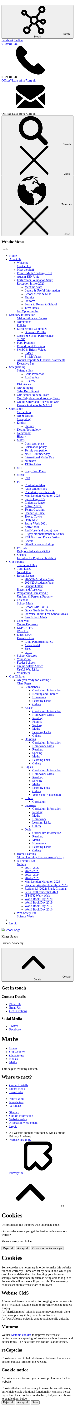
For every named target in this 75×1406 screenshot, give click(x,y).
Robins (29, 798)
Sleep (28, 648)
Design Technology (29, 429)
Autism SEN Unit (28, 276)
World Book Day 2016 (38, 909)
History (21, 436)
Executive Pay (25, 363)
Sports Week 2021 (36, 523)
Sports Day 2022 (35, 499)
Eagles (29, 766)
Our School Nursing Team (33, 394)
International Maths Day (39, 457)
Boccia (29, 540)
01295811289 (10, 43)
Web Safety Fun (27, 913)
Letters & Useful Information (42, 290)
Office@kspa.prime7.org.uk (19, 80)
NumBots (30, 460)
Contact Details (18, 1085)
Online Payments (27, 624)
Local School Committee (32, 328)
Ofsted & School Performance (35, 335)
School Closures (27, 655)
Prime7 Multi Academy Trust (34, 273)
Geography (24, 433)
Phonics (29, 297)
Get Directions (18, 1011)
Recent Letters (25, 575)
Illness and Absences (29, 589)
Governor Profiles (35, 332)
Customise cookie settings (47, 1248)
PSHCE (22, 547)
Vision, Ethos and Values (32, 318)
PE (19, 481)
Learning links (41, 760)
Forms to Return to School (41, 304)
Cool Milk (23, 620)
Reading (37, 718)
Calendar (22, 600)
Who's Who (16, 1098)
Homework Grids (43, 714)
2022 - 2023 (32, 871)
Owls (28, 829)
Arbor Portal (32, 645)
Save (35, 1402)
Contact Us (24, 266)
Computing (24, 419)
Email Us (15, 1007)
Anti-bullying (25, 387)
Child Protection (34, 374)
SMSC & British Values (31, 349)
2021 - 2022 (32, 867)
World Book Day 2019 (38, 902)
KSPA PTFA (25, 627)
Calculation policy (36, 447)
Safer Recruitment (28, 391)
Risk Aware (24, 384)
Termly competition (36, 450)
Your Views (24, 659)
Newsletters (24, 572)
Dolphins (30, 739)
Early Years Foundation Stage (35, 280)
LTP (27, 478)
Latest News (24, 634)
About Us (15, 259)
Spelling (37, 725)
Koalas (29, 707)
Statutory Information (22, 314)
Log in (13, 923)
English (21, 422)
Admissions (24, 321)
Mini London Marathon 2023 (42, 495)
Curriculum (16, 408)
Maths (20, 440)
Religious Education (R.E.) (33, 551)
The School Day (27, 565)
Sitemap (14, 1112)
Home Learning (26, 853)
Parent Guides (25, 638)
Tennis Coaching (35, 509)
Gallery (36, 704)
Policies (21, 325)
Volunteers (23, 673)
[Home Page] (11, 930)
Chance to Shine (35, 513)
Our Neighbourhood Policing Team (38, 398)
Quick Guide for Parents (39, 610)
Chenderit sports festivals (40, 492)
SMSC (29, 353)
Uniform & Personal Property (35, 596)
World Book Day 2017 (38, 906)
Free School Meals (36, 617)
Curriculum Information (46, 690)
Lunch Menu (17, 1088)
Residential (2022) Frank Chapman (46, 888)
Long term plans (34, 443)
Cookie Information (21, 1115)
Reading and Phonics (45, 693)
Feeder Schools (26, 662)
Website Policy (18, 1119)
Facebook (7, 40)
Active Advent (33, 506)
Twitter (18, 40)
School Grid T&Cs (36, 607)
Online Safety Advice (30, 666)
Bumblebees (32, 687)
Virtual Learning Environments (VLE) (40, 857)
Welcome (22, 262)
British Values (33, 356)
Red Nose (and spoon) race (41, 530)
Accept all (22, 1248)
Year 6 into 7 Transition (46, 794)
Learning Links (41, 700)
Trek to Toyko (33, 516)
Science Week (25, 916)
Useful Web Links (28, 669)
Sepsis (28, 652)
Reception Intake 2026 (30, 283)
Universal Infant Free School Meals (46, 613)
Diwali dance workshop (39, 544)
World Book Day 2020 (38, 899)
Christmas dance (35, 502)
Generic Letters (34, 586)
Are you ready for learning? (34, 680)
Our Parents (16, 561)
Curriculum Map (35, 485)
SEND (21, 339)
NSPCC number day (37, 454)
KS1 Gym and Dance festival (42, 537)
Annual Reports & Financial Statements (41, 360)
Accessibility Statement (23, 1122)
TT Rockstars (33, 464)
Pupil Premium (26, 342)
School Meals (25, 603)
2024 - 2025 (32, 878)
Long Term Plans (35, 471)
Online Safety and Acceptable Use (38, 401)
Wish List (22, 631)
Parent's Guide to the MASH (34, 405)
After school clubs (36, 488)
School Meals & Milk (38, 294)
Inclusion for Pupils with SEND (36, 558)
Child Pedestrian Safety (39, 641)
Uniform (30, 301)
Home (13, 255)
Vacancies (15, 1105)
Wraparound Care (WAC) (32, 593)
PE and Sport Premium (31, 346)
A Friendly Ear (26, 860)
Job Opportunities (27, 311)
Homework (39, 697)
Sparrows (30, 805)
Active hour (32, 527)
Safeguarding (17, 367)
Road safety (32, 377)
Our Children (17, 676)
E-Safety (30, 381)
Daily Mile (31, 520)
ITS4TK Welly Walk (37, 895)
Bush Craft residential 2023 (41, 892)
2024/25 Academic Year (39, 582)
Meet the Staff (25, 269)
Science (21, 554)
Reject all (8, 1248)
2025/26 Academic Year (39, 579)
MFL (20, 467)
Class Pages (24, 683)
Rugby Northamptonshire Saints (44, 534)
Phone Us (15, 1004)
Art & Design (25, 415)
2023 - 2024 (32, 874)
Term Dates (32, 307)
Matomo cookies (21, 1334)
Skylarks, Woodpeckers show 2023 (46, 885)
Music (20, 474)
